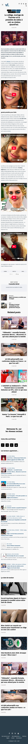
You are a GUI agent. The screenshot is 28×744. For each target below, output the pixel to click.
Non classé (9, 543)
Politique (24, 564)
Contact (12, 738)
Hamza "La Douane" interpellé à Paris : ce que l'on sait (14, 415)
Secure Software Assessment (13, 545)
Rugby (25, 530)
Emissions (9, 554)
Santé (14, 345)
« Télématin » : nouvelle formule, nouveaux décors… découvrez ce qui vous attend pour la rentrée (13, 471)
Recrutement (19, 738)
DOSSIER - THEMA (15, 516)
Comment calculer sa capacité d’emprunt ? (17, 507)
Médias (9, 319)
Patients (8, 61)
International (18, 564)
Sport (8, 531)
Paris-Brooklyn (15, 554)
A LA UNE (9, 10)
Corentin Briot (14, 284)
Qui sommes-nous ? (6, 736)
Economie (9, 506)
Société (20, 518)
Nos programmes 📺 (16, 736)
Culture (18, 10)
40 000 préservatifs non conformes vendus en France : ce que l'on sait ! (14, 361)
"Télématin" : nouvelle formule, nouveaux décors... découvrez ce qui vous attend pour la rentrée (14, 335)
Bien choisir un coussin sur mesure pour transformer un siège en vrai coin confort (14, 628)
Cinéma (13, 10)
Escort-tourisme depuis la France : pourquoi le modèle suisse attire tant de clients (13, 600)
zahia (23, 271)
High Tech (6, 639)
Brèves (13, 530)
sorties (14, 271)
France (9, 345)
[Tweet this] (18, 274)
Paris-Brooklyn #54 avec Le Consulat (15, 555)
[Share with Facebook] (16, 274)
